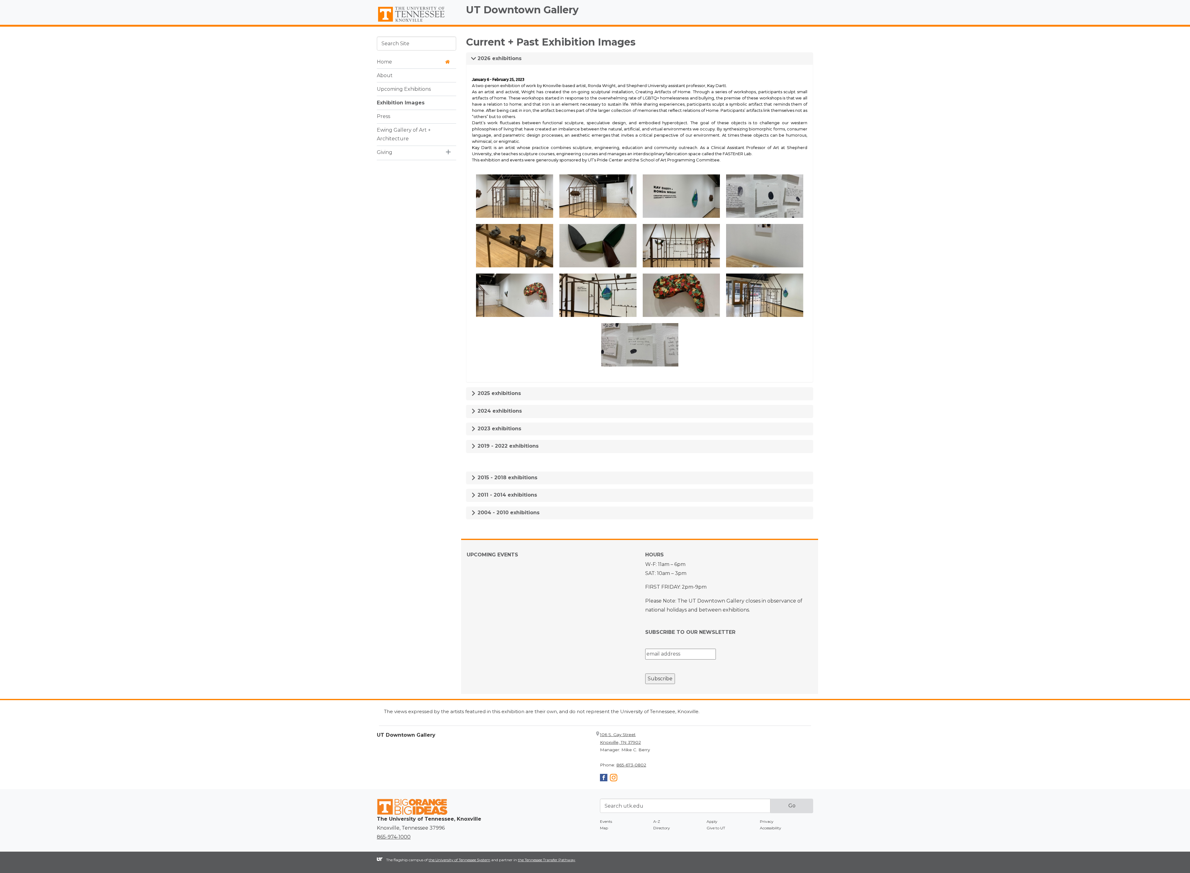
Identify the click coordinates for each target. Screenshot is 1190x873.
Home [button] (384, 61)
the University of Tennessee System (459, 860)
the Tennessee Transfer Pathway (546, 860)
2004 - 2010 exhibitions (508, 512)
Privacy (767, 821)
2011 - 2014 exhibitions (506, 495)
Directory (661, 828)
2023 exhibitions (498, 429)
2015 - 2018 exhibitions (506, 477)
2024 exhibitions (499, 411)
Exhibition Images (401, 102)
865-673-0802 (631, 764)
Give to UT (716, 828)
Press (383, 116)
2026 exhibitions (499, 58)
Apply (712, 821)
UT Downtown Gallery (522, 10)
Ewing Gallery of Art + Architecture (404, 134)
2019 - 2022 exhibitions (507, 446)
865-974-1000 (394, 837)
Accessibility (770, 828)
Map (604, 828)
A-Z (656, 821)
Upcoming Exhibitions (404, 89)
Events (606, 821)
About (385, 75)
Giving (384, 152)
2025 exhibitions (498, 393)
